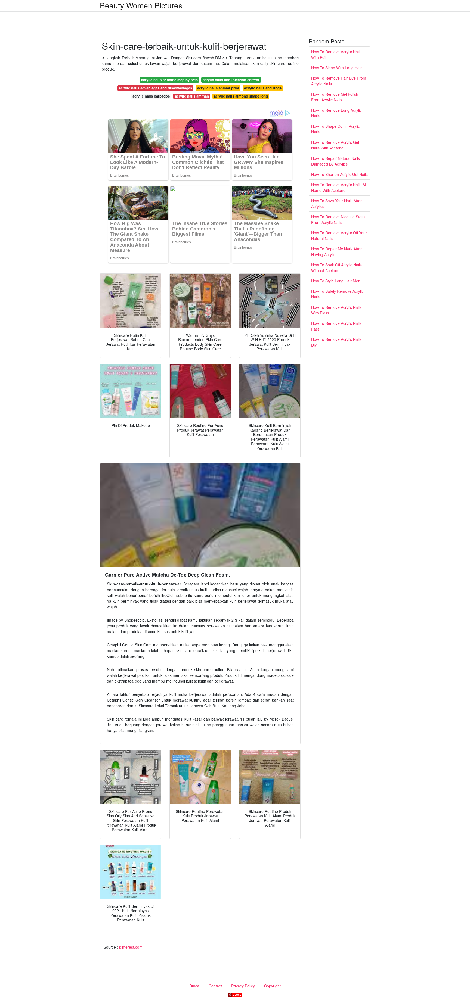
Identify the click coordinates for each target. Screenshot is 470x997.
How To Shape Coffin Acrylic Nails (335, 129)
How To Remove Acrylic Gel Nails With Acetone (335, 145)
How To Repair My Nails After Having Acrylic (336, 251)
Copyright (272, 986)
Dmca (194, 986)
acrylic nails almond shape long (241, 96)
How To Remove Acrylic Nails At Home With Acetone (338, 187)
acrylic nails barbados (151, 96)
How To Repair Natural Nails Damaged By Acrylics (335, 161)
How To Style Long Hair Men (335, 280)
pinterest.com (131, 947)
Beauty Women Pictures (141, 5)
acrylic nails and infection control (231, 79)
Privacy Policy (243, 986)
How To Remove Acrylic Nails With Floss (336, 310)
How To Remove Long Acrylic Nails (336, 113)
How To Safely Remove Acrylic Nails (337, 294)
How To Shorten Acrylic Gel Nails (339, 174)
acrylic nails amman (192, 96)
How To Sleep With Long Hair (336, 67)
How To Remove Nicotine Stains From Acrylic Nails (338, 219)
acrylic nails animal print (218, 88)
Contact (215, 986)
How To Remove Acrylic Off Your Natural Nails (339, 235)
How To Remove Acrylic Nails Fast (336, 326)
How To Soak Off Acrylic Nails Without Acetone (336, 267)
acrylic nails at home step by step (169, 79)
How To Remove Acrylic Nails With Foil (336, 54)
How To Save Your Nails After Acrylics (336, 203)
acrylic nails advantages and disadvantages (155, 88)
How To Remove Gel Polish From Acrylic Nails (334, 96)
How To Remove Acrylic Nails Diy (336, 342)
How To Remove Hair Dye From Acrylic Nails (338, 80)
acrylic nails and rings (263, 88)
